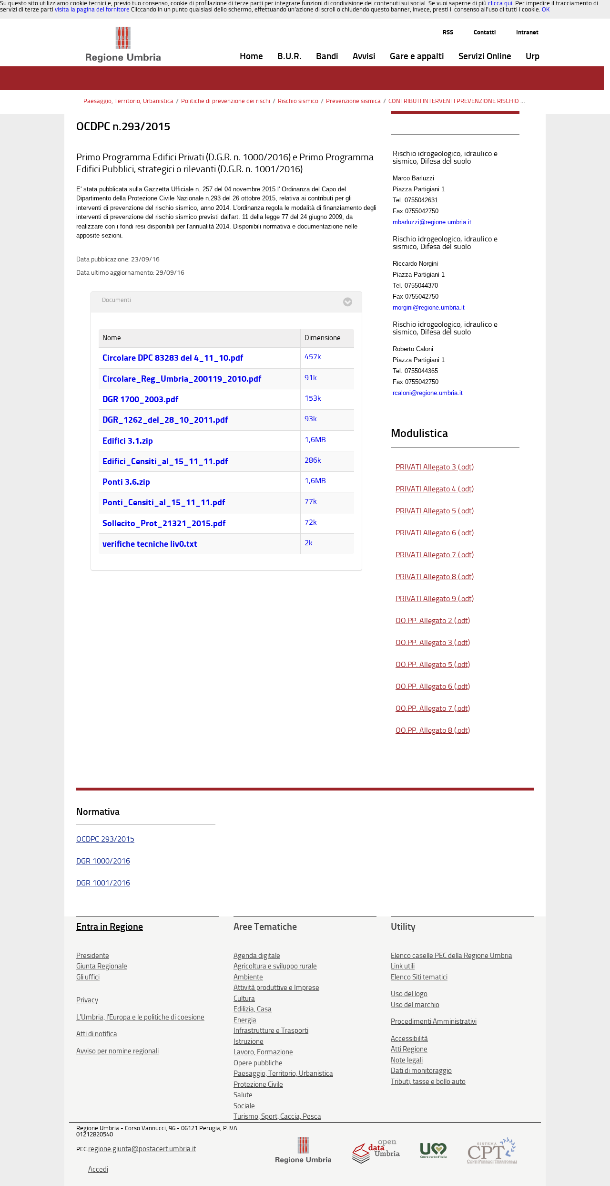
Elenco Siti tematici (419, 977)
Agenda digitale (257, 955)
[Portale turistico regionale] (433, 1149)
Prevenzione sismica (353, 100)
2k (309, 542)
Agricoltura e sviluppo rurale (275, 966)
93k (311, 418)
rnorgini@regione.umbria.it (429, 307)
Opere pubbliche (258, 1063)
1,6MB (315, 439)
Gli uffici (88, 977)
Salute (243, 1095)
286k (313, 460)
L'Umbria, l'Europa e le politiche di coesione (140, 1017)
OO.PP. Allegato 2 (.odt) (433, 620)
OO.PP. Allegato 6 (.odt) (433, 686)
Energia (245, 1020)
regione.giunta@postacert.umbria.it (142, 1148)
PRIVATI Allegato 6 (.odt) (435, 532)
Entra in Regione (109, 926)
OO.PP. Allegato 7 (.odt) (433, 708)
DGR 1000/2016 (103, 860)
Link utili (403, 966)
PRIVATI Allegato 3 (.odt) (435, 466)
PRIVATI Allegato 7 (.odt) (435, 554)
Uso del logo (409, 993)
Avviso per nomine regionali (117, 1051)
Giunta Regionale (101, 966)
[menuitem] (251, 56)
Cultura (244, 998)
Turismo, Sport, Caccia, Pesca (277, 1116)
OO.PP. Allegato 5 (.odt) (433, 664)
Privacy (87, 1000)
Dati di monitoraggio (421, 1070)
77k (311, 501)
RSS (448, 32)
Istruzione (249, 1041)
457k (313, 356)
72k (311, 522)
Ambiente (248, 977)
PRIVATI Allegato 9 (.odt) (435, 598)
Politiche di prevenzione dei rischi (225, 100)
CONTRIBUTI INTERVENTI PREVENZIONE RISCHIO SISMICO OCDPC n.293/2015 (491, 100)
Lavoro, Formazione (263, 1052)
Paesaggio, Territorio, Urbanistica (128, 100)
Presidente (92, 955)
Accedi (98, 1169)
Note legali (407, 1060)
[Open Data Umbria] (376, 1149)
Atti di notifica (96, 1034)
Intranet (527, 32)
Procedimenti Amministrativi (434, 1021)
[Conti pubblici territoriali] (492, 1149)
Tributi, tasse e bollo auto (428, 1081)
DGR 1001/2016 (103, 882)
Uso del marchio (415, 1004)
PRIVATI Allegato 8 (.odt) (435, 576)
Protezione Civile (258, 1084)
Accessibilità (409, 1038)
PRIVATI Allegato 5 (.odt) (435, 510)
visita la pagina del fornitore (92, 9)
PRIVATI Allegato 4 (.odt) (435, 488)
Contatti (485, 32)
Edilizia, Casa (253, 1009)
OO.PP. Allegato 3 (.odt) (433, 642)
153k (313, 398)
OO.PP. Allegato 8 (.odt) (433, 730)
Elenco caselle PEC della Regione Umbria (451, 955)
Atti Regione (409, 1049)
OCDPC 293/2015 (105, 838)
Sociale (244, 1106)
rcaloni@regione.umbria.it (428, 392)
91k (311, 377)
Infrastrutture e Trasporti (271, 1030)
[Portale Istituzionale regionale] (303, 1149)
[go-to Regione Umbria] (123, 31)
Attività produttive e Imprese (276, 987)
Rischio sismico (298, 100)
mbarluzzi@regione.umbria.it (432, 222)
